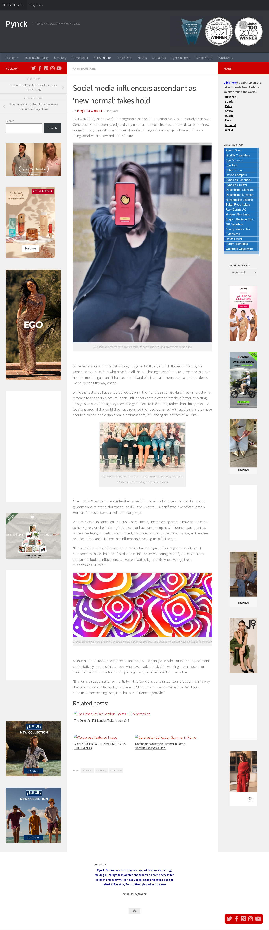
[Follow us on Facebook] (39, 68)
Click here (230, 82)
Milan (228, 106)
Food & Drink (124, 58)
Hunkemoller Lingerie (239, 199)
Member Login (12, 5)
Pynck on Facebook (238, 180)
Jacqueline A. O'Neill (89, 111)
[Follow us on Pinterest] (46, 68)
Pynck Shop (225, 58)
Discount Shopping (36, 58)
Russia (229, 116)
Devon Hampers (236, 175)
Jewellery (59, 58)
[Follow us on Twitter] (33, 68)
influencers (87, 770)
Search (10, 121)
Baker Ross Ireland (238, 204)
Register (35, 5)
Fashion (10, 58)
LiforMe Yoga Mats (238, 155)
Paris (228, 120)
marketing (101, 770)
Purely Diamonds (237, 243)
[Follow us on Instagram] (52, 68)
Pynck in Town (180, 58)
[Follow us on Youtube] (58, 68)
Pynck (16, 24)
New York (231, 97)
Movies (142, 58)
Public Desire (234, 170)
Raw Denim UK (236, 209)
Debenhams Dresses (239, 194)
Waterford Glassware (239, 248)
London (230, 101)
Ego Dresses (234, 160)
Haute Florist (234, 239)
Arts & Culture (102, 58)
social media (116, 770)
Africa (229, 111)
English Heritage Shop (240, 219)
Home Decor (80, 58)
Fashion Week (203, 58)
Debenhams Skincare (240, 189)
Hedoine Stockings (238, 214)
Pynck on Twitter (236, 185)
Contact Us (159, 58)
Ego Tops (232, 165)
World (229, 130)
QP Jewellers (234, 224)
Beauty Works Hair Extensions (238, 232)
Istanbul (230, 125)
